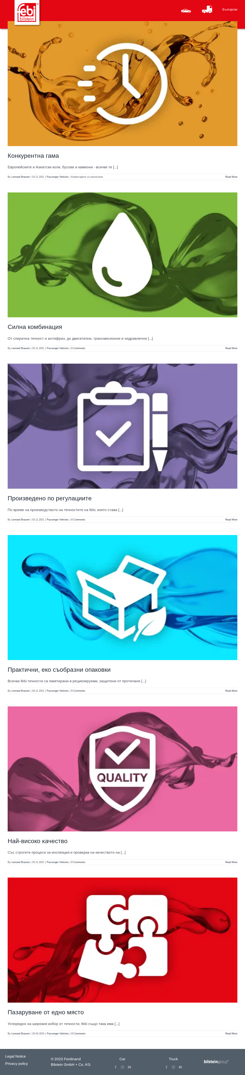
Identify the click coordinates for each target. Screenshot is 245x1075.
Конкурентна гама (33, 155)
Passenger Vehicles (58, 176)
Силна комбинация (35, 326)
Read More (231, 176)
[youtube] (129, 1067)
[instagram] (122, 1067)
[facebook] (115, 1067)
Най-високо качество (38, 841)
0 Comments (78, 348)
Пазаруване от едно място (46, 1012)
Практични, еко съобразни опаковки (59, 669)
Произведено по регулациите (50, 498)
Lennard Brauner (20, 176)
